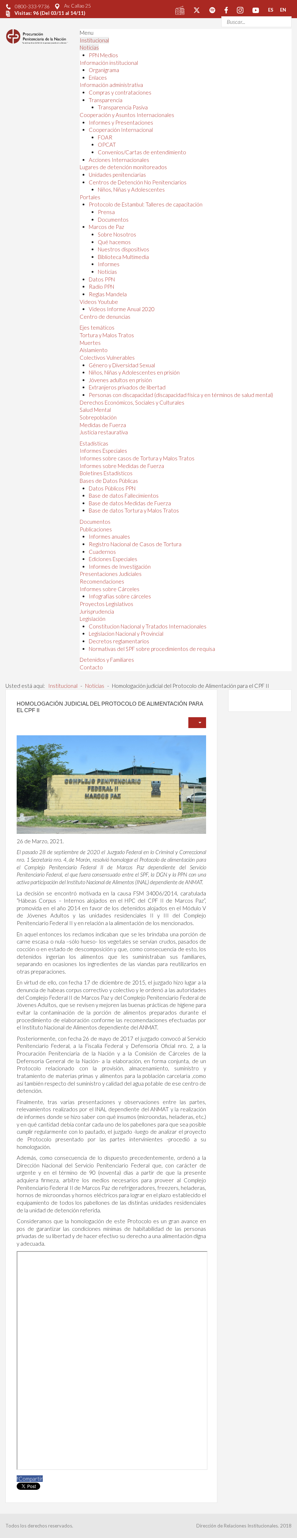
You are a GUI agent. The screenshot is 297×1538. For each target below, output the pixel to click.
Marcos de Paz (106, 226)
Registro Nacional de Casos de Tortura (135, 544)
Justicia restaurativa (104, 432)
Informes (109, 264)
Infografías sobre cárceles (120, 596)
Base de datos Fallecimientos (124, 495)
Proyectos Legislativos (106, 604)
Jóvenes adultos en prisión (120, 380)
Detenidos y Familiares (107, 659)
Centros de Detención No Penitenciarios (138, 182)
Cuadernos (102, 551)
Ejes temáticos (97, 327)
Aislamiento (94, 350)
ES (270, 10)
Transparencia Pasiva (123, 107)
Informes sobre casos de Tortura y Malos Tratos (137, 458)
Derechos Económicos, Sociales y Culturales (132, 402)
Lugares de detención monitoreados (123, 167)
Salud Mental (95, 409)
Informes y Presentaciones (121, 122)
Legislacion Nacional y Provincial (126, 633)
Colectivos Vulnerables (107, 357)
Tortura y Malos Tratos (107, 335)
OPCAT (107, 144)
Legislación (92, 618)
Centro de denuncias (105, 316)
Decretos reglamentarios (119, 641)
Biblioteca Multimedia (123, 257)
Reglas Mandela (108, 294)
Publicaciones (96, 529)
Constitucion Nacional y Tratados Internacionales (147, 626)
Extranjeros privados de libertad (127, 387)
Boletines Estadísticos (106, 473)
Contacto (91, 667)
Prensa (106, 212)
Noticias (89, 47)
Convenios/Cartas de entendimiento (142, 152)
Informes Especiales (103, 450)
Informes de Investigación (120, 566)
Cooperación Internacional (121, 129)
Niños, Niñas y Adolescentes (131, 189)
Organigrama (104, 70)
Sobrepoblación (98, 417)
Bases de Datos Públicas (109, 480)
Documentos (113, 219)
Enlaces (98, 77)
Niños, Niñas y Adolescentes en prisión (134, 372)
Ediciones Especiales (113, 559)
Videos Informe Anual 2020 (122, 309)
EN (283, 10)
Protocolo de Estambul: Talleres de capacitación (145, 204)
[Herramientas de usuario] (197, 722)
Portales (90, 197)
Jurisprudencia (97, 611)
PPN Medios (103, 55)
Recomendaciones (102, 581)
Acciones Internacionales (119, 159)
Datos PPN (102, 279)
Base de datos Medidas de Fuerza (130, 503)
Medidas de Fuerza (103, 425)
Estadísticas (94, 443)
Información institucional (109, 62)
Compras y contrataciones (120, 92)
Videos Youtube (99, 301)
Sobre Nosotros (117, 234)
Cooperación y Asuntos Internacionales (127, 115)
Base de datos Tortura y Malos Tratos (134, 510)
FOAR (105, 137)
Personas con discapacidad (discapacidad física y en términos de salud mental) (181, 395)
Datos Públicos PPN (112, 488)
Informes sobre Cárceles (109, 589)
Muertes (90, 342)
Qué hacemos (114, 242)
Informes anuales (109, 536)
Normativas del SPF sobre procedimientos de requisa (152, 648)
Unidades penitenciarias (117, 174)
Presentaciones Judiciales (111, 574)
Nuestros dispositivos (123, 249)
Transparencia (105, 100)
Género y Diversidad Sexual (122, 365)
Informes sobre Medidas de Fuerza (122, 466)
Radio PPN (101, 286)
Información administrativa (111, 85)
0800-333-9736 (32, 6)
